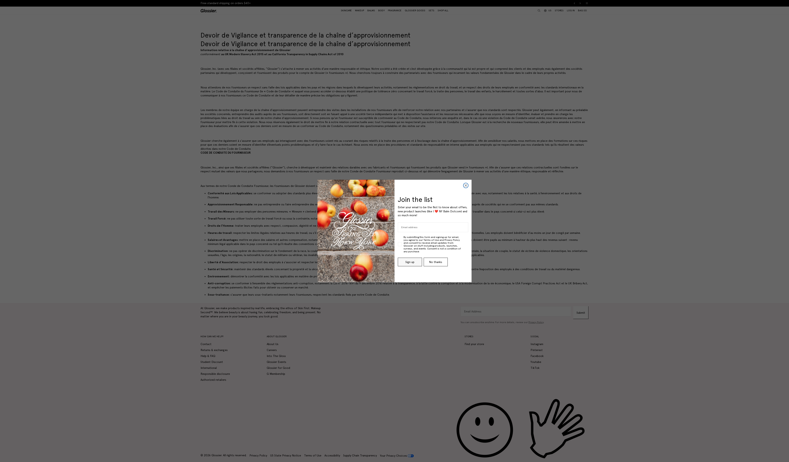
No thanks (435, 262)
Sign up (409, 262)
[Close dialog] (465, 185)
